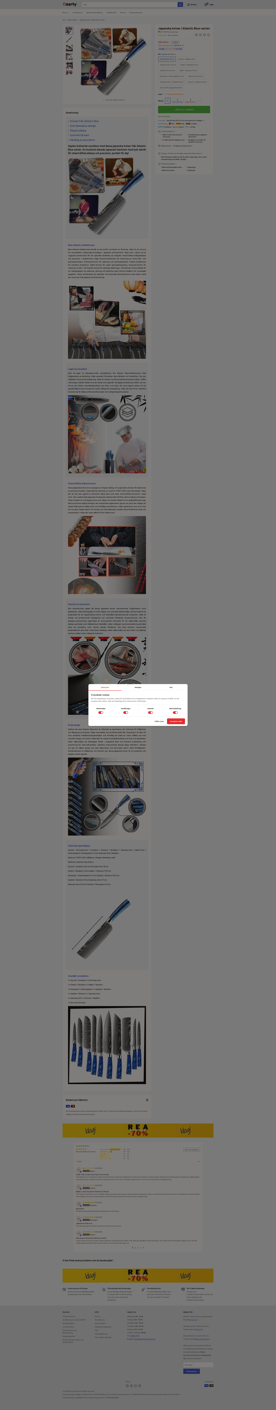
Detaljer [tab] (138, 687)
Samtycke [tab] (105, 687)
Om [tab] (171, 687)
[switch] (100, 712)
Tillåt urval (159, 721)
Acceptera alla (176, 721)
